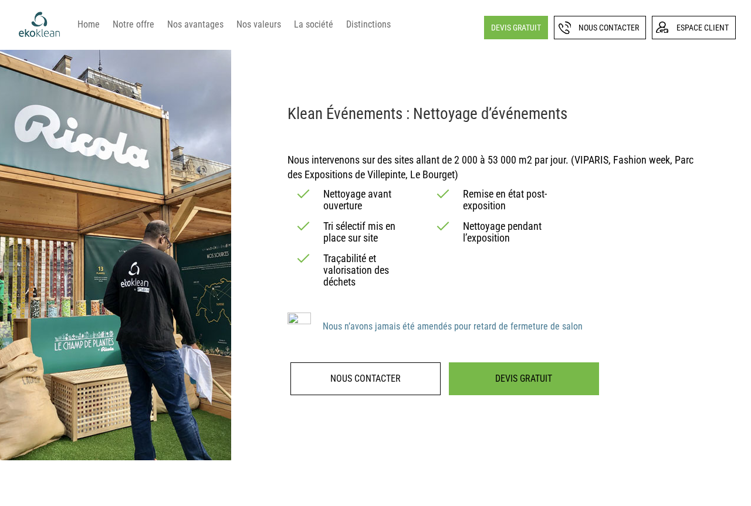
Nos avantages (195, 24)
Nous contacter (609, 27)
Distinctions (368, 24)
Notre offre (133, 24)
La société (313, 24)
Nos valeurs (258, 24)
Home (88, 24)
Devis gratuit (516, 27)
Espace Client (702, 27)
